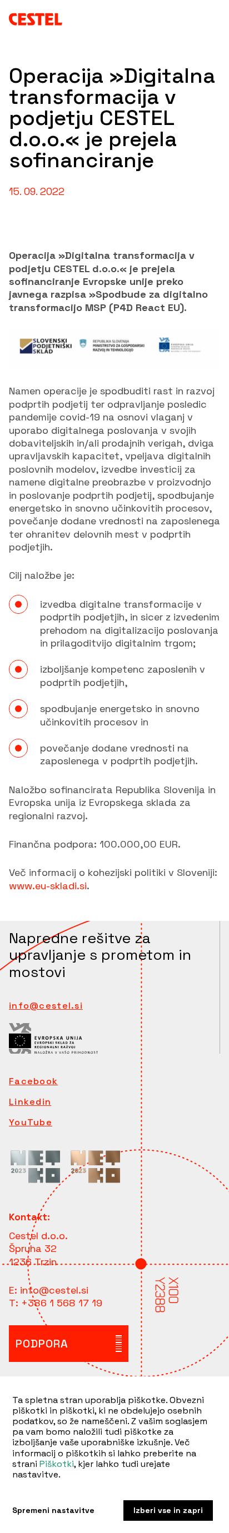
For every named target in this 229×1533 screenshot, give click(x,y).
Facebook (33, 1081)
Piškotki (56, 1464)
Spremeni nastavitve (53, 1510)
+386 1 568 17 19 (61, 1302)
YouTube (30, 1122)
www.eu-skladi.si (48, 885)
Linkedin (30, 1102)
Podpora (42, 1343)
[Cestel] (35, 18)
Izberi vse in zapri (168, 1510)
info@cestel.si (46, 1005)
